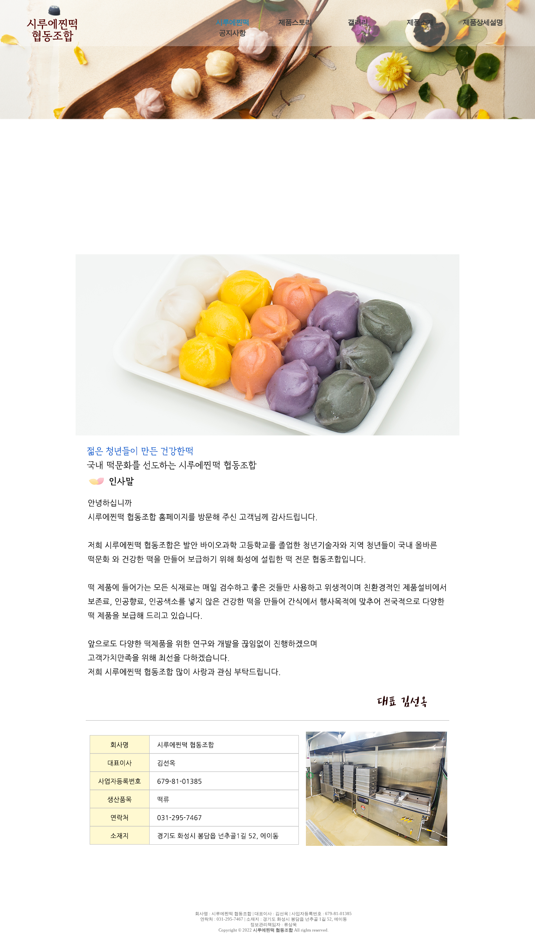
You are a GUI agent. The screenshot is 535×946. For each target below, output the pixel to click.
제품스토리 (295, 22)
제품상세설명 (483, 22)
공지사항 (232, 33)
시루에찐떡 (232, 22)
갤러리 (358, 22)
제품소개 (420, 22)
